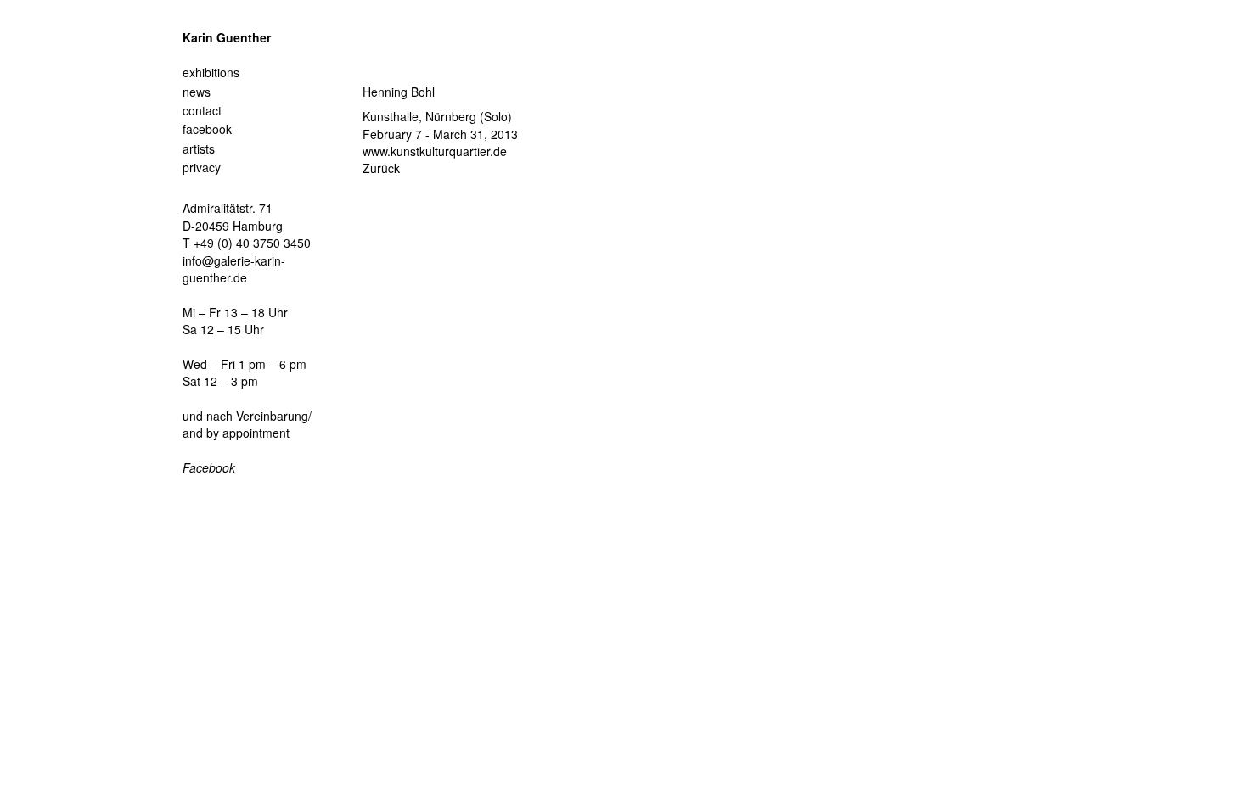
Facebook (209, 467)
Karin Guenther (227, 37)
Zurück (381, 167)
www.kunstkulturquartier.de (435, 151)
